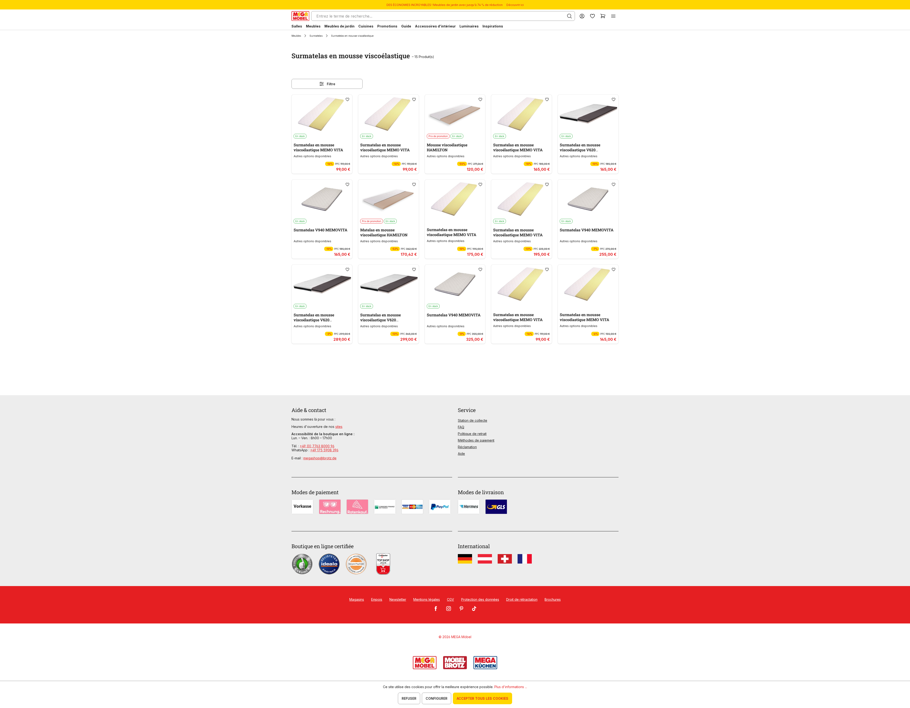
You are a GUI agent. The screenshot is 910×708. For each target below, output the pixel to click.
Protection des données (480, 599)
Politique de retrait (472, 434)
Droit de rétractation (521, 599)
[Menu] (613, 16)
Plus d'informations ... (510, 687)
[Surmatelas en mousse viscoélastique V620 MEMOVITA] (588, 114)
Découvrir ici (515, 5)
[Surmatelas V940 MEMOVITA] (322, 199)
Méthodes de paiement (476, 440)
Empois (376, 599)
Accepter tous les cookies (482, 698)
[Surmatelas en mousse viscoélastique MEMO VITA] (322, 114)
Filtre (331, 84)
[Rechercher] (569, 16)
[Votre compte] (582, 16)
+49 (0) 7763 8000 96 (317, 446)
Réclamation (467, 447)
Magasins (356, 599)
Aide (461, 454)
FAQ (461, 427)
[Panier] (603, 16)
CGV (450, 599)
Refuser (409, 698)
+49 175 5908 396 (324, 450)
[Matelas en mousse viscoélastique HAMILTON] (388, 199)
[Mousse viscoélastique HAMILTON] (455, 114)
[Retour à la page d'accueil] (300, 16)
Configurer (436, 698)
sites (338, 427)
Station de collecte (472, 420)
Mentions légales (426, 599)
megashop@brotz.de (320, 458)
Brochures (553, 599)
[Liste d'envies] (592, 16)
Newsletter (397, 599)
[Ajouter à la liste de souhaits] (347, 99)
